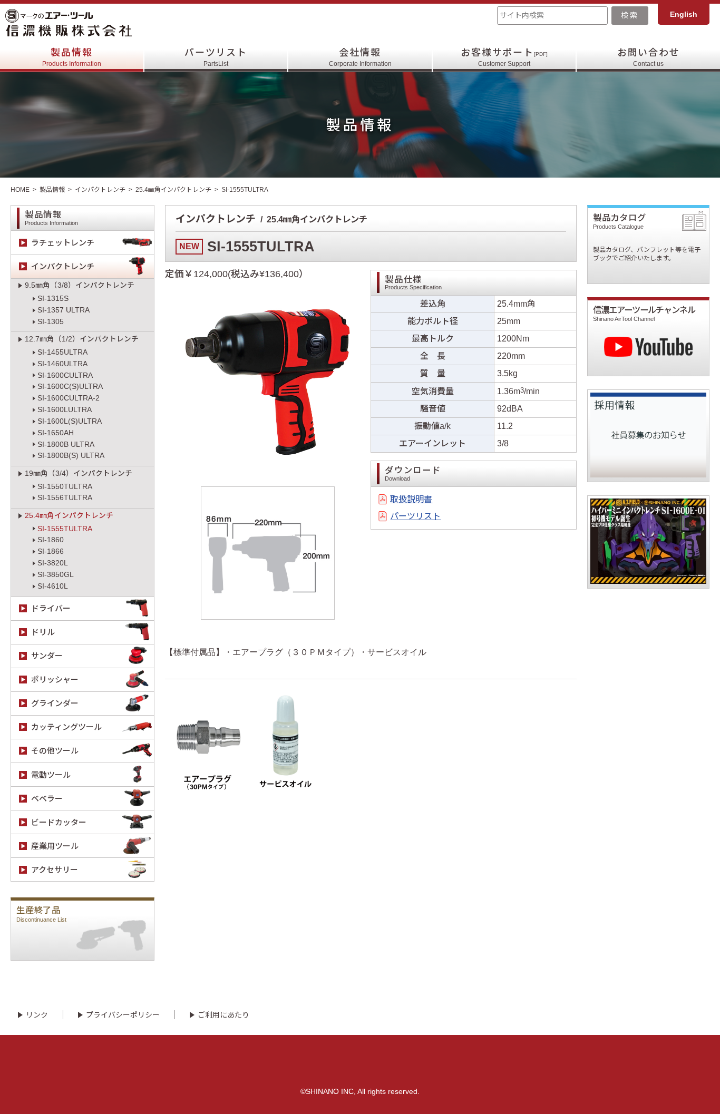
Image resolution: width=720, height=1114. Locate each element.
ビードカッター (58, 822)
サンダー (47, 655)
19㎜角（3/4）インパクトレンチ (78, 473)
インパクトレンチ (100, 189)
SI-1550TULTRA (64, 487)
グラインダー (55, 703)
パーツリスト (215, 57)
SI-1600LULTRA (64, 410)
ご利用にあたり (223, 1015)
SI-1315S (53, 298)
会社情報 (360, 57)
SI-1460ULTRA (62, 364)
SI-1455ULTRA (62, 352)
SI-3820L (52, 563)
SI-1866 (50, 551)
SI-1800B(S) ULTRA (70, 456)
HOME (20, 189)
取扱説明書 (411, 499)
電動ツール (51, 774)
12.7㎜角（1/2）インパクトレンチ (82, 339)
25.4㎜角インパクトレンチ (173, 189)
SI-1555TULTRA (64, 529)
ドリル (43, 632)
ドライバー (51, 608)
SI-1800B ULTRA (65, 444)
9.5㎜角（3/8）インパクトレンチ (79, 285)
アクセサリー (54, 869)
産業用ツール (55, 846)
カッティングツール (66, 726)
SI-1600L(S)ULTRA (69, 421)
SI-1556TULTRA (64, 498)
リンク (37, 1015)
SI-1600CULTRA (65, 375)
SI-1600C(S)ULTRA (70, 386)
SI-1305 (50, 322)
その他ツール (55, 750)
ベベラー (47, 798)
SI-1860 (50, 540)
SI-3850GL (55, 575)
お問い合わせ (648, 57)
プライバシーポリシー (123, 1015)
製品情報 (71, 57)
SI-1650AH (55, 433)
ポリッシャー (55, 679)
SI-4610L (52, 586)
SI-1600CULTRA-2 (68, 398)
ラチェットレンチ (62, 242)
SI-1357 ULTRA (63, 310)
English (683, 14)
